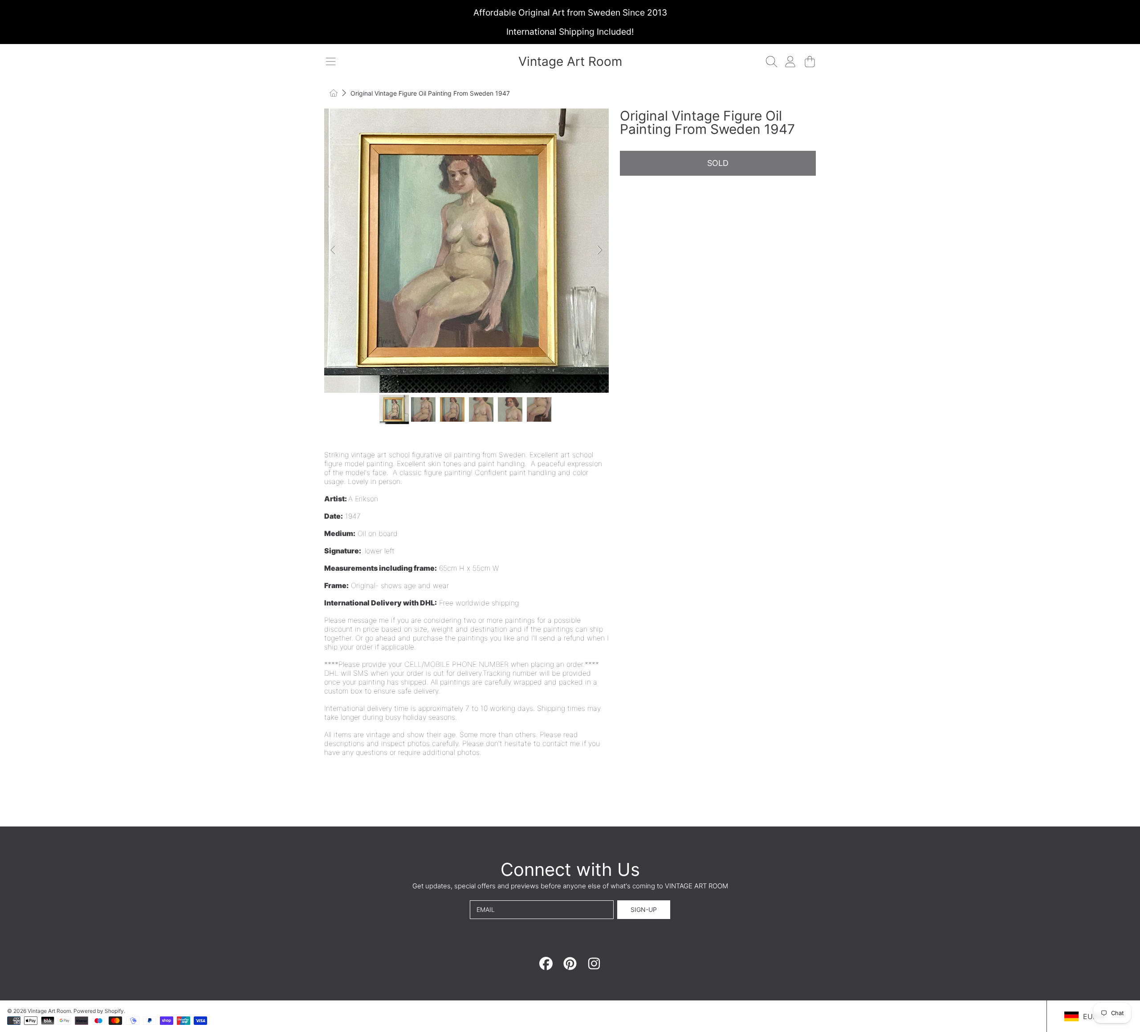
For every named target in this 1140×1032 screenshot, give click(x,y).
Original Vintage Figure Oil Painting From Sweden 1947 (430, 93)
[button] (330, 61)
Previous (333, 250)
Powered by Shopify (98, 1011)
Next (599, 250)
